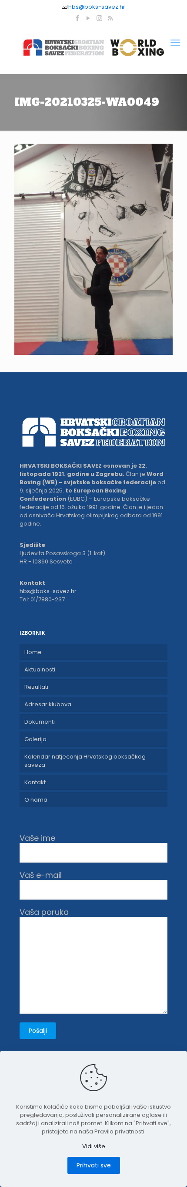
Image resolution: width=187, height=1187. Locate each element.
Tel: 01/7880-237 (42, 599)
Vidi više (93, 1146)
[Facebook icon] (77, 18)
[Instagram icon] (99, 18)
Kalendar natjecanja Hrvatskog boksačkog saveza (85, 760)
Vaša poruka (44, 912)
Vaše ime (37, 838)
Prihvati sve (94, 1165)
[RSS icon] (110, 18)
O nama (35, 800)
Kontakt (35, 782)
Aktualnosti (39, 669)
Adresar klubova (47, 704)
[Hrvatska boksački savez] (93, 47)
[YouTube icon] (88, 18)
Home (33, 652)
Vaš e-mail (41, 875)
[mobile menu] (175, 43)
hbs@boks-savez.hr (96, 7)
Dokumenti (39, 722)
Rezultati (36, 687)
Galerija (35, 739)
